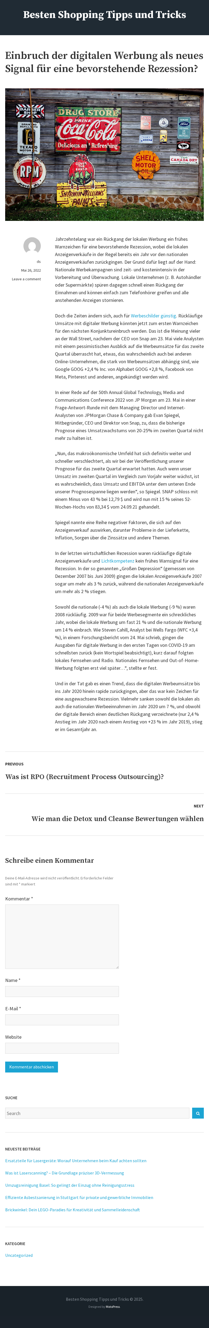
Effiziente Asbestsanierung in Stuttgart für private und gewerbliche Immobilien (79, 1197)
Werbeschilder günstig (153, 316)
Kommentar (19, 899)
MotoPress (113, 1307)
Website (13, 1037)
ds (39, 261)
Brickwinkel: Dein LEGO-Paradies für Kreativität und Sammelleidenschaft (72, 1209)
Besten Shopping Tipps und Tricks (104, 15)
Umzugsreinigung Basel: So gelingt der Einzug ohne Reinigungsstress (69, 1185)
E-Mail (13, 1008)
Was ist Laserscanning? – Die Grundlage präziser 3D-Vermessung (64, 1173)
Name (13, 980)
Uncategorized (19, 1255)
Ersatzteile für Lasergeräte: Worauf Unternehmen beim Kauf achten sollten (75, 1160)
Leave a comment (26, 279)
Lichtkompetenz (118, 561)
